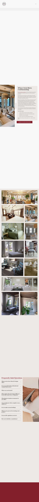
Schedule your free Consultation (25, 122)
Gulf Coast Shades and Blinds (22, 92)
